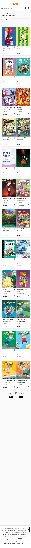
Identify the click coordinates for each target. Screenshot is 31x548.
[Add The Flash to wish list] (29, 114)
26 (19, 393)
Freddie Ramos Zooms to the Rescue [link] (8, 350)
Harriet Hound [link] (20, 77)
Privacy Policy (16, 530)
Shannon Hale (7, 48)
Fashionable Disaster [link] (8, 229)
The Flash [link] (19, 107)
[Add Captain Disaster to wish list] (29, 54)
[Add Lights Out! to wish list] (14, 296)
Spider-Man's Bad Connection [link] (8, 107)
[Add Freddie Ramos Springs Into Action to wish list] (29, 357)
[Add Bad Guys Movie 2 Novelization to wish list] (14, 205)
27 (21, 393)
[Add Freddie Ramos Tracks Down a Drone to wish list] (29, 327)
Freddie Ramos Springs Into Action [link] (22, 350)
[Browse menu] (28, 8)
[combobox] (12, 8)
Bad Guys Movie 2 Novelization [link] (8, 198)
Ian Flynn (20, 261)
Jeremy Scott (21, 170)
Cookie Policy (19, 543)
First (11, 396)
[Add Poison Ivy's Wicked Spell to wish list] (29, 145)
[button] (26, 15)
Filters (3, 24)
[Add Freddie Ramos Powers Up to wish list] (14, 327)
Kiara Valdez (6, 139)
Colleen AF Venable (22, 200)
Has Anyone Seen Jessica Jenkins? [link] (8, 168)
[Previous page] (9, 393)
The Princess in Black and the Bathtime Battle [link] (8, 259)
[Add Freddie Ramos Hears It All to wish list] (29, 387)
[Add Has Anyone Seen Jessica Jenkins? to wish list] (14, 175)
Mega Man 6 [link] (20, 259)
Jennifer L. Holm (21, 48)
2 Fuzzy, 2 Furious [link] (7, 47)
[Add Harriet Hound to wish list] (29, 84)
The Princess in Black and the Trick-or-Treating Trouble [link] (8, 77)
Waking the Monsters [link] (22, 229)
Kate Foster (20, 79)
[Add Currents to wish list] (29, 175)
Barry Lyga (20, 109)
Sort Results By (5, 20)
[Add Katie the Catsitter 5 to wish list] (29, 205)
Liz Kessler (6, 170)
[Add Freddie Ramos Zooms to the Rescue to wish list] (14, 357)
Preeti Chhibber (7, 109)
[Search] (2, 8)
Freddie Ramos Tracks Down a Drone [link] (22, 319)
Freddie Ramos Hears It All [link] (22, 380)
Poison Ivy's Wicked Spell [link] (22, 138)
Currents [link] (19, 168)
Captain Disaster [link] (21, 47)
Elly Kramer (6, 230)
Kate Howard (6, 200)
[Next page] (23, 393)
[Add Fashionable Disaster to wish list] (14, 236)
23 (11, 393)
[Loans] (25, 8)
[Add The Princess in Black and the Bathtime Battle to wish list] (14, 266)
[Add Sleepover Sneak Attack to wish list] (14, 145)
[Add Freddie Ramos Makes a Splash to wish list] (14, 387)
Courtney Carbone (8, 291)
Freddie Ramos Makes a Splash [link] (8, 380)
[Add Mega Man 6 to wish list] (29, 266)
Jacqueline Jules (7, 321)
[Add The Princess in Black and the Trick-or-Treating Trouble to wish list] (14, 84)
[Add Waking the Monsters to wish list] (29, 236)
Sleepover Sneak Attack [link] (8, 138)
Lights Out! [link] (5, 289)
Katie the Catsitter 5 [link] (22, 198)
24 (13, 393)
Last (21, 396)
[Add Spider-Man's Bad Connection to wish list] (14, 114)
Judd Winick (20, 230)
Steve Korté (20, 139)
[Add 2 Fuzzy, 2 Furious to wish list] (14, 54)
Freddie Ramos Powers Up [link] (8, 319)
